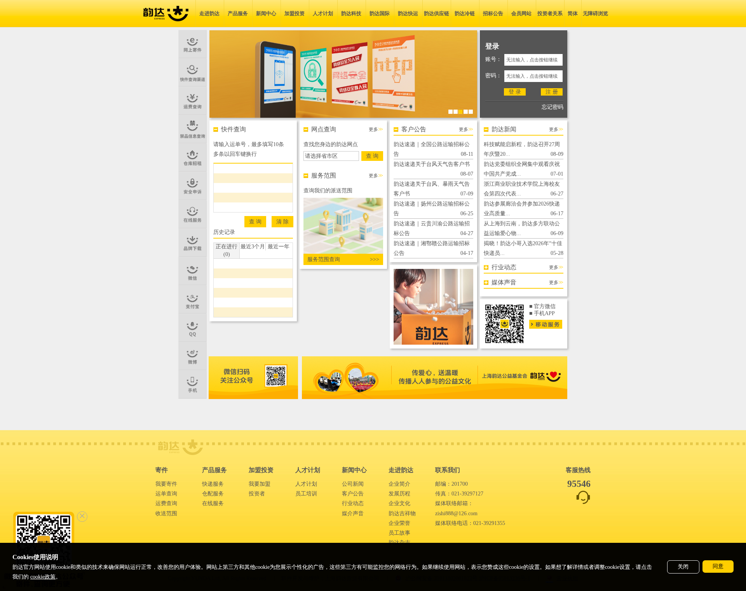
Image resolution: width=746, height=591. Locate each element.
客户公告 (353, 494)
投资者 (257, 494)
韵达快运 (408, 13)
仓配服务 (213, 494)
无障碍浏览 (595, 13)
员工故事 (399, 533)
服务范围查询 (325, 259)
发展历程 (399, 494)
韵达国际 (380, 13)
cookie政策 (43, 577)
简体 (573, 13)
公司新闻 (353, 484)
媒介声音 (353, 513)
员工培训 (306, 494)
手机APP (544, 313)
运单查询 (166, 494)
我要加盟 (259, 484)
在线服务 (213, 503)
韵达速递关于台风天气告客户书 (432, 164)
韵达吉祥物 (402, 513)
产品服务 (238, 13)
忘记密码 (552, 107)
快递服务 (213, 484)
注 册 (552, 92)
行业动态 (353, 503)
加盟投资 (294, 13)
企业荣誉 (399, 523)
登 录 (515, 92)
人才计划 (323, 13)
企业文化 (399, 503)
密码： (493, 75)
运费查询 (166, 503)
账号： (493, 59)
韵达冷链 (465, 13)
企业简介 (399, 484)
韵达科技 (351, 13)
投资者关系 (550, 13)
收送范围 (166, 513)
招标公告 (493, 13)
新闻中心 (266, 13)
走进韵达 (209, 13)
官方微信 (545, 306)
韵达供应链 (436, 13)
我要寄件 (166, 484)
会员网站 (521, 13)
